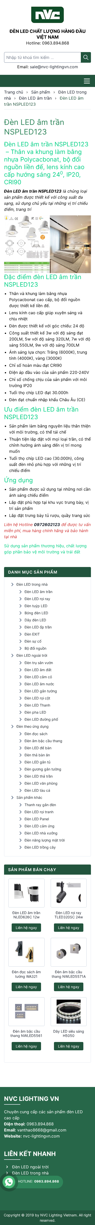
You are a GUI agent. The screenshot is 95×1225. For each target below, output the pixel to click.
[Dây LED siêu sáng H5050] (69, 1011)
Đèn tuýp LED (36, 606)
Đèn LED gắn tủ (37, 762)
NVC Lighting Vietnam (58, 1215)
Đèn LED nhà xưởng (41, 833)
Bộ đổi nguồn (35, 648)
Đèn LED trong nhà (32, 584)
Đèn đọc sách (36, 734)
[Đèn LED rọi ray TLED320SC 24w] (69, 893)
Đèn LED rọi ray (37, 599)
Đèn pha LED (35, 712)
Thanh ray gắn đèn (40, 805)
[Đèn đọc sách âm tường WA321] (26, 952)
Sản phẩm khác (29, 797)
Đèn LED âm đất (38, 670)
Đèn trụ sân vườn (39, 663)
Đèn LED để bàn (38, 748)
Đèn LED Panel (37, 819)
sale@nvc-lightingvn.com (54, 66)
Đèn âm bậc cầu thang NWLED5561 (26, 1033)
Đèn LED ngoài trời (31, 655)
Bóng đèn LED (36, 613)
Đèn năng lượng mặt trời (45, 840)
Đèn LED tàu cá (37, 790)
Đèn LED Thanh (37, 705)
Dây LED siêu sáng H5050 (68, 1033)
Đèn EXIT (32, 634)
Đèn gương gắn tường (43, 769)
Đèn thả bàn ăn (37, 755)
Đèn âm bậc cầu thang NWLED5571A (69, 974)
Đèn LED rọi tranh (39, 812)
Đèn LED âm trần (38, 591)
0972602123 (47, 524)
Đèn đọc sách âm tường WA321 (26, 974)
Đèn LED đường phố (41, 719)
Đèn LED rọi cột (37, 698)
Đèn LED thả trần (39, 776)
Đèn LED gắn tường (41, 691)
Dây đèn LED (35, 620)
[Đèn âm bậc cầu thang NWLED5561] (26, 1011)
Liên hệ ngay (26, 927)
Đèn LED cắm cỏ (38, 677)
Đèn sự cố (33, 641)
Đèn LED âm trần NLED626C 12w (26, 915)
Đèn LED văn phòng (41, 783)
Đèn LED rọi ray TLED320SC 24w (68, 915)
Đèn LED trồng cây (40, 847)
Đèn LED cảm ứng (39, 826)
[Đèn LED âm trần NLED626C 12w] (26, 893)
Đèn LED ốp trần (38, 627)
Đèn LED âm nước (39, 684)
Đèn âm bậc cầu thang (43, 741)
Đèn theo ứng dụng (32, 726)
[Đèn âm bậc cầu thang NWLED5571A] (69, 952)
